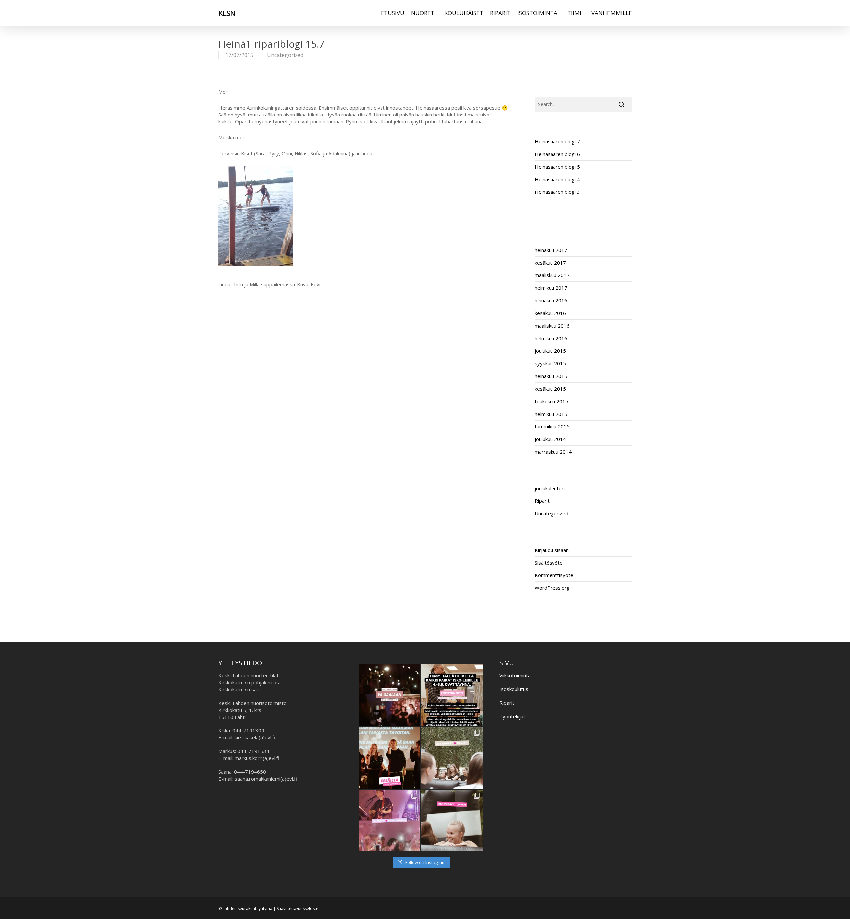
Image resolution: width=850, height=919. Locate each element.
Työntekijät (512, 716)
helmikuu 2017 (551, 287)
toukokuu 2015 (551, 401)
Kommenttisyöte (554, 575)
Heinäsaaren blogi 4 (557, 179)
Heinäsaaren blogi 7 (557, 141)
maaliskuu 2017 (552, 275)
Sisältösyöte (549, 562)
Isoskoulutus (513, 689)
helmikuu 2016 (551, 338)
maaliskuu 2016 (552, 325)
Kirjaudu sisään (552, 550)
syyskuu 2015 (550, 363)
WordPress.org (552, 587)
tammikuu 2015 (552, 426)
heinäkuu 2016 (551, 300)
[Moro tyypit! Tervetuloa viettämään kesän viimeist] (389, 758)
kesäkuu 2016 (550, 313)
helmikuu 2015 (551, 414)
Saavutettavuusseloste (297, 908)
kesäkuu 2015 (550, 388)
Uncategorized (285, 55)
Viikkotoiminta (515, 675)
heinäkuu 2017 (551, 250)
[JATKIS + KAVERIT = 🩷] (452, 758)
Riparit (542, 501)
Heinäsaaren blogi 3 (557, 192)
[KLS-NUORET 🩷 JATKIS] (452, 820)
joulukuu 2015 (550, 350)
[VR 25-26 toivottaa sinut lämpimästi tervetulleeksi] (389, 695)
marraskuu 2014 (553, 451)
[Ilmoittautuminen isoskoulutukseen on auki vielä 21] (452, 695)
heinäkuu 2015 (551, 376)
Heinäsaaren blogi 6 (557, 154)
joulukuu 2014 (550, 439)
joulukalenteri (550, 488)
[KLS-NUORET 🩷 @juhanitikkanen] (389, 820)
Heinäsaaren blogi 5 (557, 166)
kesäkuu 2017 (550, 262)
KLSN (226, 13)
